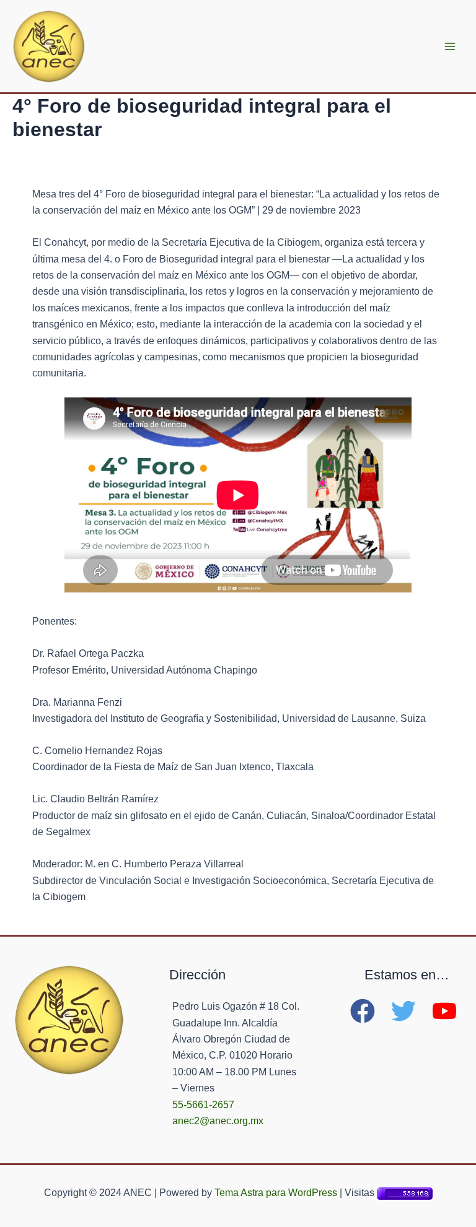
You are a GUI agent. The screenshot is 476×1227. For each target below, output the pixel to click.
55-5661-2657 (203, 1104)
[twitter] (410, 1011)
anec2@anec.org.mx (217, 1121)
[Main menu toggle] (450, 46)
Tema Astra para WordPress (275, 1192)
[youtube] (448, 1011)
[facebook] (369, 1011)
